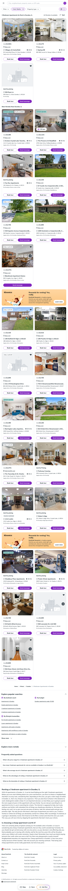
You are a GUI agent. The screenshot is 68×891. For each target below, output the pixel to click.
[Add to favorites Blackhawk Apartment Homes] (30, 246)
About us (4, 857)
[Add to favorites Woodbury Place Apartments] (30, 552)
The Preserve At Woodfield (47, 141)
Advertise (4, 870)
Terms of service (58, 857)
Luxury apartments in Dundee (9, 723)
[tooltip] (6, 47)
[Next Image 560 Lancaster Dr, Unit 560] (63, 604)
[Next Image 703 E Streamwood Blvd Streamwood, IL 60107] (63, 363)
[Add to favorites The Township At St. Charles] (30, 444)
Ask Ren (44, 887)
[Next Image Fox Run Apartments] (30, 165)
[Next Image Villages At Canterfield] (30, 29)
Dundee (28, 686)
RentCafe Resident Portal (31, 870)
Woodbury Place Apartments (15, 579)
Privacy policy (57, 860)
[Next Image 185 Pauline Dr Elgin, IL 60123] (63, 318)
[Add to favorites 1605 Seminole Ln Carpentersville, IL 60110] (63, 201)
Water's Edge (42, 516)
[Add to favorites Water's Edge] (63, 489)
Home (16, 686)
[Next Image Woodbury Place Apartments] (30, 561)
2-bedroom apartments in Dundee (11, 712)
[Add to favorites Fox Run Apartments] (30, 156)
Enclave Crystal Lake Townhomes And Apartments (22, 141)
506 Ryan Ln (9, 92)
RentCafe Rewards (29, 860)
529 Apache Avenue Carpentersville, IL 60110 (20, 231)
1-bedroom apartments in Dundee (11, 708)
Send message (25, 59)
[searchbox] (37, 3)
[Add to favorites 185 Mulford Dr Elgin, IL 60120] (30, 309)
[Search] (64, 3)
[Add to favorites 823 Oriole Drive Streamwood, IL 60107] (63, 399)
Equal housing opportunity (9, 881)
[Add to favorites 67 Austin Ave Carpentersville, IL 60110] (63, 156)
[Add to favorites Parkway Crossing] (63, 444)
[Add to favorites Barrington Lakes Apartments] (30, 399)
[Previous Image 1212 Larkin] (4, 498)
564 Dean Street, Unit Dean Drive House (18, 669)
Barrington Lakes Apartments (15, 429)
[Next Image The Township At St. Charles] (30, 453)
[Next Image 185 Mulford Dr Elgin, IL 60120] (30, 318)
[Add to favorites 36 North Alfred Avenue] (30, 594)
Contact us (4, 860)
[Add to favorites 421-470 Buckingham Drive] (30, 354)
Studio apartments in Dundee (9, 705)
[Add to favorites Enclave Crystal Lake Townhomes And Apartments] (30, 111)
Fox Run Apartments (12, 183)
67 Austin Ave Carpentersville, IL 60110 (51, 186)
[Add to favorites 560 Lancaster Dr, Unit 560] (63, 594)
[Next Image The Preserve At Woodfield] (63, 120)
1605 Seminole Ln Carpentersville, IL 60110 (52, 231)
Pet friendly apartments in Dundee (11, 720)
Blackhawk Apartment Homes (15, 276)
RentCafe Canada (29, 857)
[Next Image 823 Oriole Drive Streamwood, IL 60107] (63, 408)
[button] (23, 9)
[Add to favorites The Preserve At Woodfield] (63, 111)
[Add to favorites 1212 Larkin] (30, 489)
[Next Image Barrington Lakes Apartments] (30, 408)
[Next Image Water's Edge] (63, 498)
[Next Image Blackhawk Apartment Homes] (30, 255)
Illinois (22, 686)
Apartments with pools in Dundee (10, 727)
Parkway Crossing (44, 471)
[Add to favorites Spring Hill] (63, 20)
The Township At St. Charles (14, 474)
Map (24, 887)
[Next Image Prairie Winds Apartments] (63, 561)
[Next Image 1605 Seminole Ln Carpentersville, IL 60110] (63, 210)
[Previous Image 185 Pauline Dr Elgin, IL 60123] (37, 318)
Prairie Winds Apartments (47, 579)
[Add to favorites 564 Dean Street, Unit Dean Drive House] (30, 640)
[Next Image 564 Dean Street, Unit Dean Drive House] (30, 649)
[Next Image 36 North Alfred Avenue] (30, 604)
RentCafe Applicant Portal (31, 867)
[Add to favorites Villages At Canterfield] (30, 20)
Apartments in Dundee (7, 701)
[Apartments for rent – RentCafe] (6, 849)
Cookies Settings (58, 870)
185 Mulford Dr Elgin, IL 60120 (15, 339)
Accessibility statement (60, 867)
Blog (2, 867)
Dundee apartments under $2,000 (44, 701)
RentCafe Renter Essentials (32, 863)
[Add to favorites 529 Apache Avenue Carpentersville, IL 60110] (30, 201)
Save (33, 887)
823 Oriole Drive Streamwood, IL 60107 (51, 429)
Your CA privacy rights (59, 863)
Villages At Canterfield (12, 50)
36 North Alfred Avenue (13, 624)
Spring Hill (41, 50)
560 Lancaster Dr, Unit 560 (47, 624)
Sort (63, 15)
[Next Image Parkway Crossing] (63, 453)
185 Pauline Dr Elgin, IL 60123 (48, 339)
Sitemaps (4, 873)
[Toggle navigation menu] (3, 3)
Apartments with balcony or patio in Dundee (13, 734)
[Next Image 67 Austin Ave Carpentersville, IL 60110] (63, 165)
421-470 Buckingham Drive (14, 384)
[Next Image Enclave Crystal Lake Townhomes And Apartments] (30, 120)
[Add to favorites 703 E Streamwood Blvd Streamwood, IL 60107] (63, 354)
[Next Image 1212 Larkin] (30, 498)
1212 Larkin (9, 519)
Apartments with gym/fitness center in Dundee (14, 730)
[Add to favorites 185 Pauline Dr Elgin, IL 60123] (63, 309)
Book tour (10, 59)
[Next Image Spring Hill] (63, 29)
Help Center (4, 863)
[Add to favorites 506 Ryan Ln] (30, 65)
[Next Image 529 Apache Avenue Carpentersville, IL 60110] (30, 210)
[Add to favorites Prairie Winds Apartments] (63, 552)
